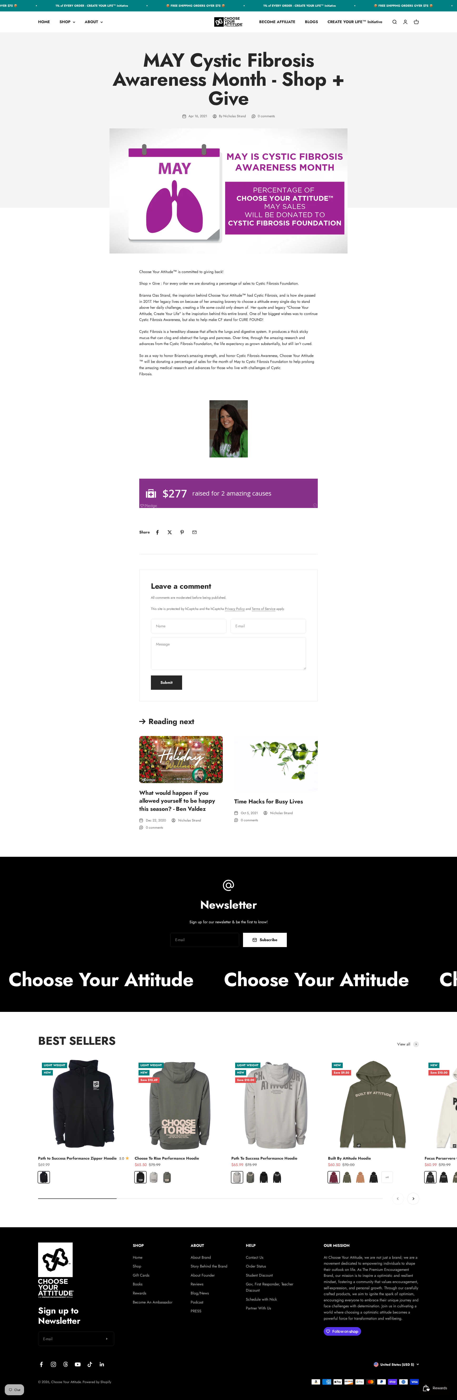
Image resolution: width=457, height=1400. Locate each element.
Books (137, 1284)
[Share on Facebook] (157, 532)
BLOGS (311, 22)
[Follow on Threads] (65, 1364)
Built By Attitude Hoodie (349, 1158)
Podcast (197, 1302)
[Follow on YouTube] (78, 1364)
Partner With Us (258, 1308)
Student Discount (259, 1275)
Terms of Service (263, 608)
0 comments (266, 116)
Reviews (197, 1284)
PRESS (196, 1311)
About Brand (201, 1257)
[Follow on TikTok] (90, 1364)
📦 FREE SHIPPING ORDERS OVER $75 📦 (176, 6)
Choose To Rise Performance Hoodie (167, 1158)
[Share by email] (194, 532)
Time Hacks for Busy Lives (268, 801)
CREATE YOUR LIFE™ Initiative (355, 22)
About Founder (203, 1275)
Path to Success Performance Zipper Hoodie (77, 1158)
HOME (44, 22)
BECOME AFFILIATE (277, 22)
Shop (137, 1266)
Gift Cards (141, 1275)
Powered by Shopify (97, 1382)
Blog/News (200, 1293)
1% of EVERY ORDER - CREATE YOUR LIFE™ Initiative (73, 6)
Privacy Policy (235, 608)
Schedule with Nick (261, 1299)
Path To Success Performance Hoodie (264, 1158)
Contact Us (254, 1257)
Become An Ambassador (152, 1302)
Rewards (139, 1293)
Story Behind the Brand (209, 1266)
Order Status (256, 1266)
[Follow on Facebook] (41, 1364)
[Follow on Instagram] (53, 1364)
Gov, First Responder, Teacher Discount (269, 1287)
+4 (387, 1177)
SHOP (65, 22)
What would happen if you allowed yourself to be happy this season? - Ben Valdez (177, 801)
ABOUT (91, 22)
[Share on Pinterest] (182, 532)
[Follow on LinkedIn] (102, 1364)
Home (137, 1257)
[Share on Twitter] (169, 532)
